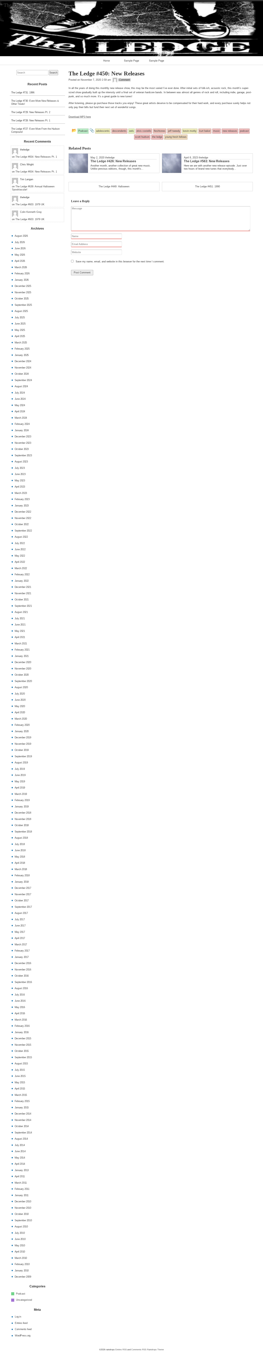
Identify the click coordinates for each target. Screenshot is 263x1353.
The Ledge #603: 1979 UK (29, 204)
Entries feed (21, 1322)
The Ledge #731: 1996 (22, 92)
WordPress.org (22, 1335)
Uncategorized (24, 1299)
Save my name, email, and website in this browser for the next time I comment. (120, 261)
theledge (110, 157)
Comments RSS (138, 1349)
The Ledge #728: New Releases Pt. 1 (30, 120)
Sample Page (131, 60)
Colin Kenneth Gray (31, 211)
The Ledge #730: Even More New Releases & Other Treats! (35, 102)
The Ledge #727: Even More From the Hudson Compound (35, 130)
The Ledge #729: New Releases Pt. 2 (30, 112)
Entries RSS (121, 1349)
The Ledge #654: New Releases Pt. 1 (36, 156)
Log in (18, 1316)
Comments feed (23, 1329)
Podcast (20, 1293)
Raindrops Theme (155, 1349)
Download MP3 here (80, 116)
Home (106, 60)
